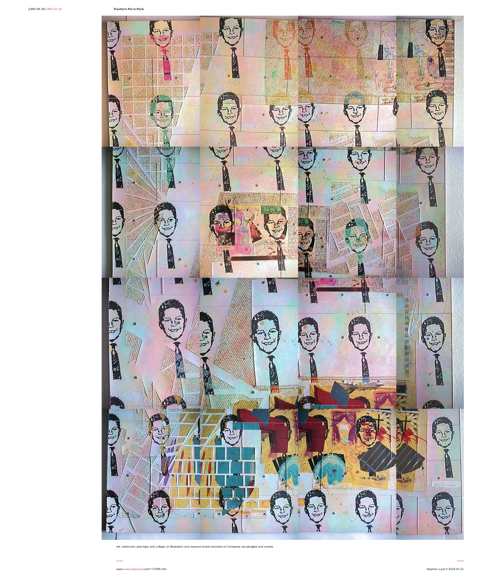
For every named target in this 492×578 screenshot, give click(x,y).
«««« (119, 560)
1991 (49, 9)
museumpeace (132, 569)
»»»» (460, 560)
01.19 (58, 9)
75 (151, 569)
